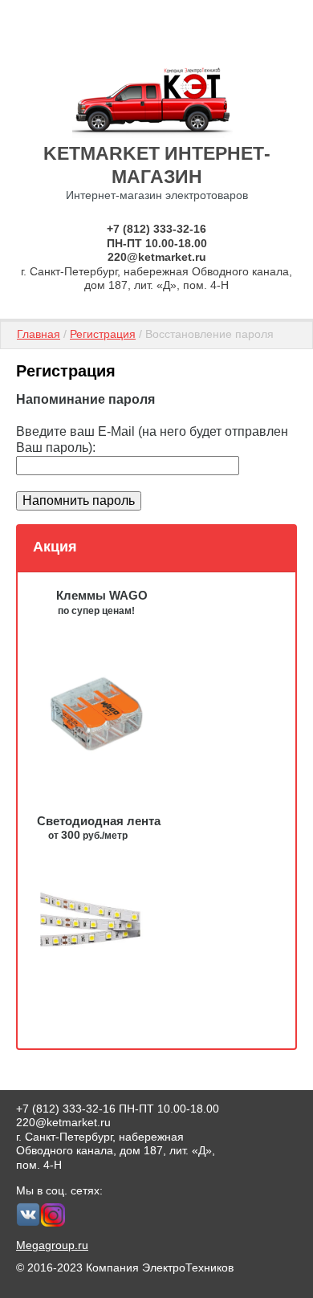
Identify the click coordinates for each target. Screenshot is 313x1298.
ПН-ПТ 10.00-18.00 (157, 243)
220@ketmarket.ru (157, 256)
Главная (38, 334)
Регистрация (103, 334)
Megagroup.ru (52, 1245)
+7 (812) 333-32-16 (156, 228)
